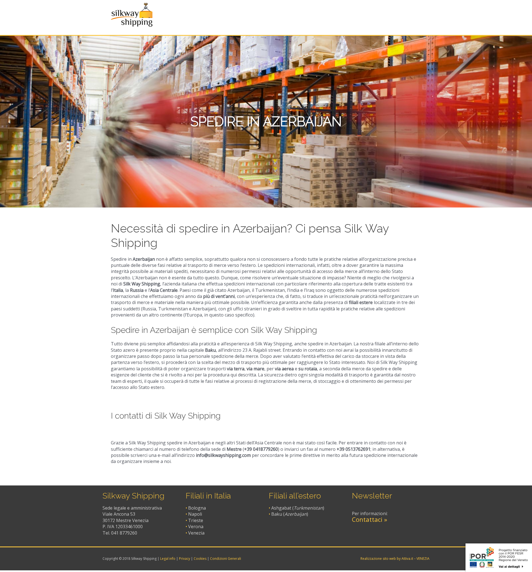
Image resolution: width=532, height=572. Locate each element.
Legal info (167, 558)
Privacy (184, 558)
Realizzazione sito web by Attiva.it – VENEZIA (394, 558)
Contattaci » (369, 519)
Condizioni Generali (225, 558)
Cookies (200, 558)
